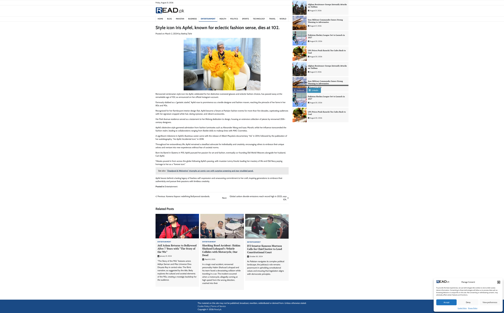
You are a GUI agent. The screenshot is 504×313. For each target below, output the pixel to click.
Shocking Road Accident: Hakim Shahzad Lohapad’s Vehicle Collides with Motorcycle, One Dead (221, 250)
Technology (259, 19)
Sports (245, 19)
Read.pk (217, 309)
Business (192, 19)
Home (160, 19)
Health (222, 19)
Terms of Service (218, 306)
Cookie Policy (462, 308)
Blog (169, 19)
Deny (468, 302)
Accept (446, 302)
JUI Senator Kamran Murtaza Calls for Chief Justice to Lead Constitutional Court (264, 249)
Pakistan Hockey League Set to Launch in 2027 (326, 36)
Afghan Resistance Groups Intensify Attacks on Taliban (327, 5)
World (283, 19)
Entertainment (208, 19)
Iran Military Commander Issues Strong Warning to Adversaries (325, 20)
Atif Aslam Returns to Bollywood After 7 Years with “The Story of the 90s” (177, 249)
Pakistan (180, 19)
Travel (272, 19)
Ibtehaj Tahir (186, 33)
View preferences (490, 302)
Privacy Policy (472, 308)
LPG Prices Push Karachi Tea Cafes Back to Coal (327, 51)
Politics (234, 19)
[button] (498, 282)
